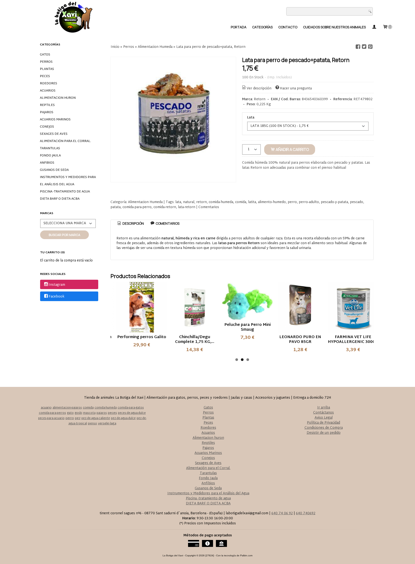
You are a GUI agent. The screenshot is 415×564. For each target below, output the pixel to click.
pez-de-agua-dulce (123, 418)
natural (188, 202)
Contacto (287, 27)
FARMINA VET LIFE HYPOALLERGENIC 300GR (353, 340)
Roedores (48, 84)
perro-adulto (309, 202)
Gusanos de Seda (54, 170)
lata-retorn (186, 207)
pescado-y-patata (334, 202)
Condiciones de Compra (324, 428)
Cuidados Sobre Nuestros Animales (334, 27)
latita (252, 202)
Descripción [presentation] (133, 223)
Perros (46, 62)
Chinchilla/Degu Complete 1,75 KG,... (194, 340)
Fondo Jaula (50, 156)
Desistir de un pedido (324, 433)
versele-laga (107, 424)
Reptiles (47, 105)
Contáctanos (323, 413)
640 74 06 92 (282, 513)
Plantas (47, 69)
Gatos (45, 55)
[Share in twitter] (364, 47)
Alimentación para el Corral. (65, 141)
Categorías (262, 27)
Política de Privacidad (323, 423)
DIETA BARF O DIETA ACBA (59, 199)
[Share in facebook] (358, 47)
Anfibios (47, 163)
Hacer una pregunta (296, 89)
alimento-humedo (272, 202)
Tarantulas (50, 148)
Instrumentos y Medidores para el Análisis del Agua (68, 180)
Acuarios (47, 91)
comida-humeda (221, 202)
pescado (356, 202)
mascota (89, 413)
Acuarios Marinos (55, 120)
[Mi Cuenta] (374, 27)
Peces (45, 76)
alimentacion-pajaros (67, 407)
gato (70, 413)
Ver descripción (259, 89)
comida (240, 202)
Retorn (259, 99)
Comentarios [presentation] (167, 223)
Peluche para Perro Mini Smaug (247, 327)
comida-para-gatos (131, 407)
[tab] (130, 223)
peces (112, 413)
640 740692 (305, 513)
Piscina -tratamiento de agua (65, 192)
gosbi (78, 413)
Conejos (47, 127)
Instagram (57, 285)
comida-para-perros (52, 413)
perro (292, 202)
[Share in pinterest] (370, 47)
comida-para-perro (137, 207)
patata (115, 207)
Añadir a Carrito (292, 149)
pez (77, 418)
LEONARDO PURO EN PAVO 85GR (300, 340)
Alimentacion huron (58, 98)
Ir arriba (323, 408)
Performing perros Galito (141, 337)
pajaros (102, 413)
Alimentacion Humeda (145, 202)
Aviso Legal (324, 418)
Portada (238, 27)
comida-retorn (164, 207)
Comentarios (208, 207)
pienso (92, 423)
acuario (46, 408)
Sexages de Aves (53, 134)
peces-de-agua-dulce (132, 413)
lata (178, 202)
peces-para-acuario (51, 418)
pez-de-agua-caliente (95, 418)
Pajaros (46, 112)
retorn (201, 202)
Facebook (56, 297)
